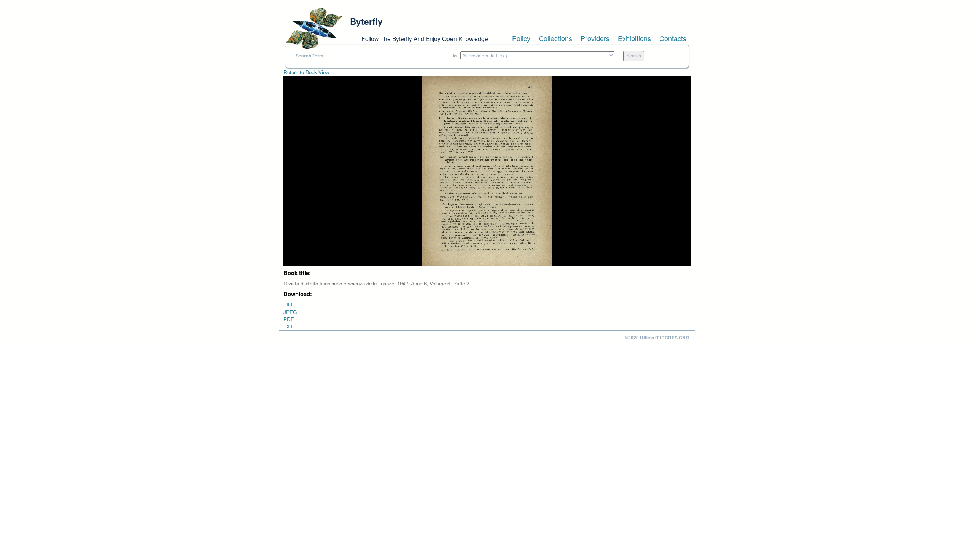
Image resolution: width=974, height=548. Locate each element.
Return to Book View (306, 72)
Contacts (672, 38)
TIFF (288, 304)
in (455, 56)
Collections (555, 38)
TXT (288, 326)
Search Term (309, 56)
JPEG (290, 311)
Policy (521, 38)
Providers (595, 38)
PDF (288, 319)
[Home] (313, 28)
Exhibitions (634, 38)
